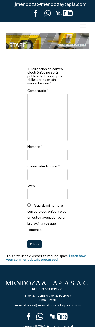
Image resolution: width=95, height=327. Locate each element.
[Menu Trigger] (83, 27)
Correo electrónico (43, 166)
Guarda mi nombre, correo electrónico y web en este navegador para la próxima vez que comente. (47, 217)
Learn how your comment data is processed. (46, 257)
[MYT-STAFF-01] (47, 41)
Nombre (35, 146)
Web (31, 186)
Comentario (38, 90)
